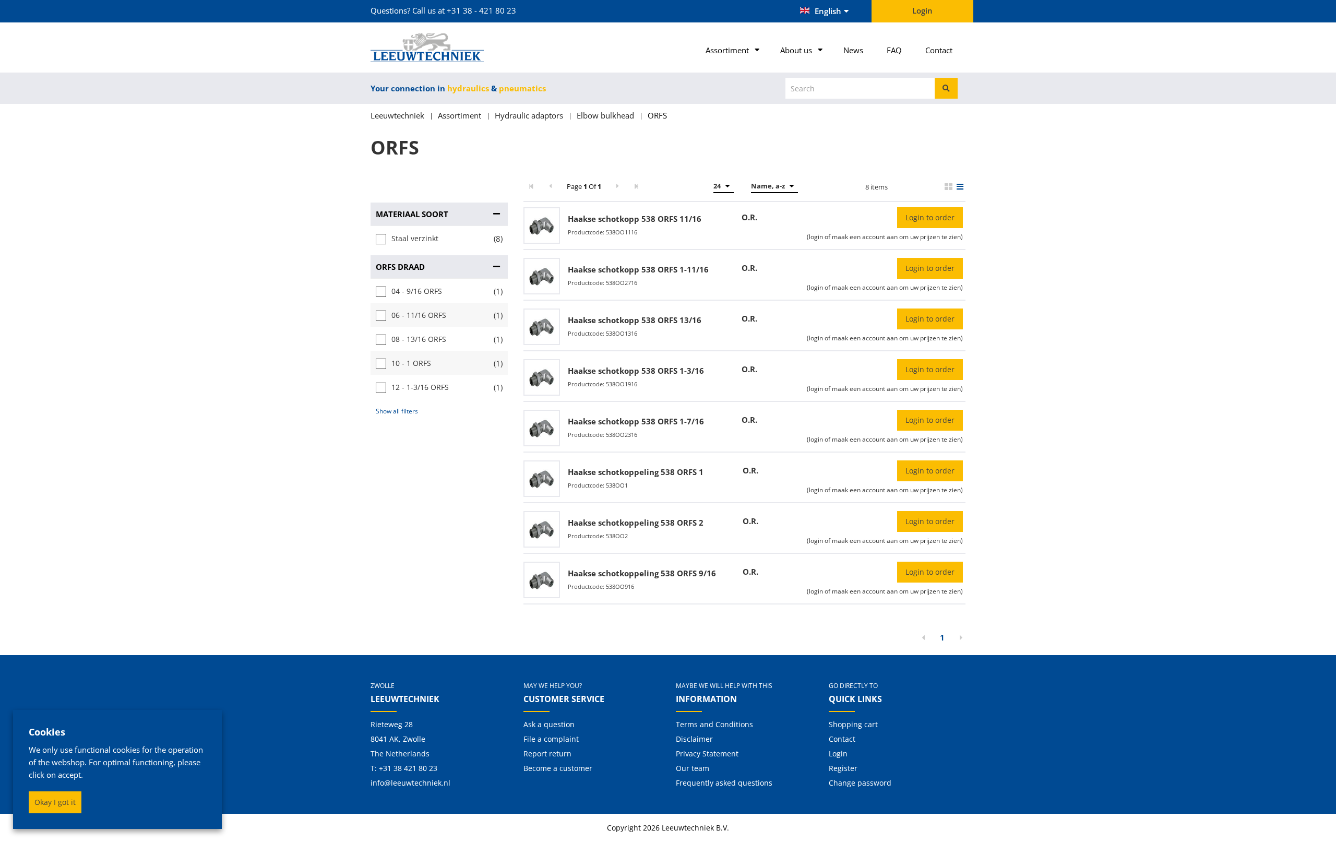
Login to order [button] (930, 217)
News (853, 50)
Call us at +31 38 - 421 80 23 (464, 10)
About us (796, 50)
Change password (860, 783)
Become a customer (557, 768)
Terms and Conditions (714, 724)
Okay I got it (55, 802)
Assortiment (727, 50)
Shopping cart (853, 724)
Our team (692, 768)
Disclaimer (694, 739)
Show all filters (397, 411)
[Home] (439, 47)
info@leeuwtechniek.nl (410, 783)
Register (843, 768)
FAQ (894, 50)
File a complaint (551, 739)
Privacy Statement (707, 753)
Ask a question (549, 724)
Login (838, 753)
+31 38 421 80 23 (408, 768)
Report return (547, 753)
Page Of (584, 186)
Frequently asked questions (724, 783)
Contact (938, 50)
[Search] (946, 88)
